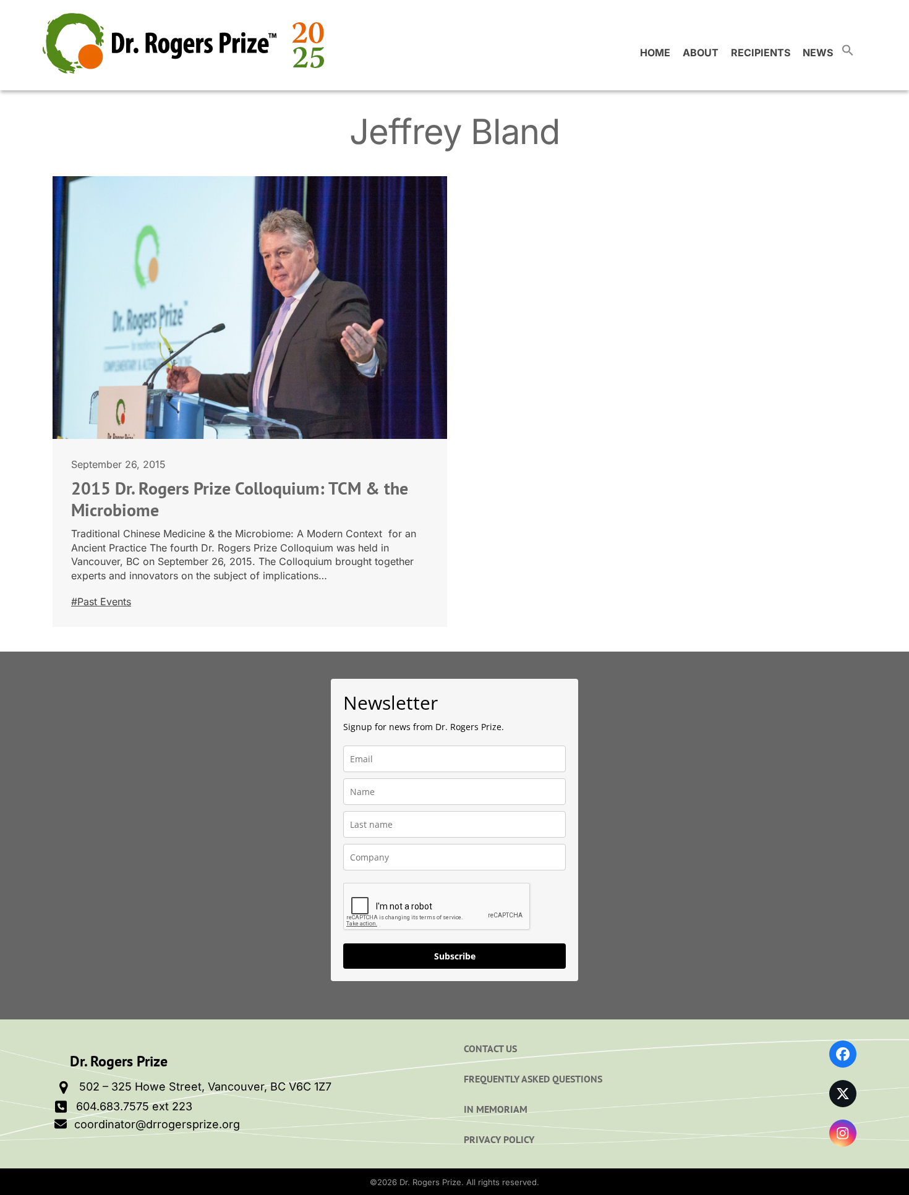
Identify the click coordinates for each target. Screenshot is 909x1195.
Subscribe (455, 956)
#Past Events (101, 601)
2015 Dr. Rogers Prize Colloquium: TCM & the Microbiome (239, 499)
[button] (847, 52)
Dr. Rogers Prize (430, 1182)
